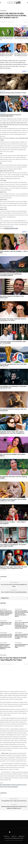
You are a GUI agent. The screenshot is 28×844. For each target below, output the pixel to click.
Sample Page (21, 836)
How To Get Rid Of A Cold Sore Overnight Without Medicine (14, 592)
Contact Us (6, 836)
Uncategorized (18, 609)
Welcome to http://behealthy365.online (14, 838)
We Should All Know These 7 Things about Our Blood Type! (14, 800)
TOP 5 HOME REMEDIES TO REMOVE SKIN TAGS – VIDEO (21, 646)
